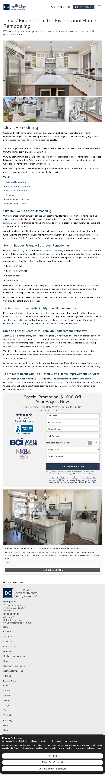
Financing (8, 641)
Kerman (7, 695)
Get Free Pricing (73, 466)
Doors (6, 661)
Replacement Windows (17, 199)
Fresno (6, 690)
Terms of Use (78, 482)
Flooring (10, 195)
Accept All (52, 756)
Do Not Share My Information (53, 769)
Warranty (7, 636)
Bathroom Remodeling (17, 190)
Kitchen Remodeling (16, 181)
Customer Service (11, 646)
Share (8, 562)
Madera (6, 700)
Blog (5, 730)
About (6, 725)
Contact (7, 631)
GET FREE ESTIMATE (83, 7)
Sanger (6, 705)
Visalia (6, 710)
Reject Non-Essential (52, 762)
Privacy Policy (91, 482)
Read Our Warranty (52, 570)
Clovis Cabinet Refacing (18, 186)
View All (7, 715)
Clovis (6, 685)
